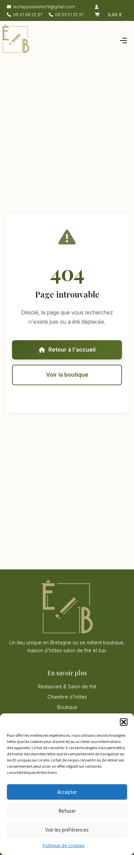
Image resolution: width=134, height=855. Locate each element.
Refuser (67, 811)
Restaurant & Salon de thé (67, 686)
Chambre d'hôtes (67, 697)
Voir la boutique (67, 374)
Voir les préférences (67, 829)
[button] (123, 722)
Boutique (67, 707)
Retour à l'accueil (72, 349)
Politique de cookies (64, 845)
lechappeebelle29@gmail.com (44, 6)
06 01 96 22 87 (28, 14)
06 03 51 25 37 (69, 14)
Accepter (67, 792)
